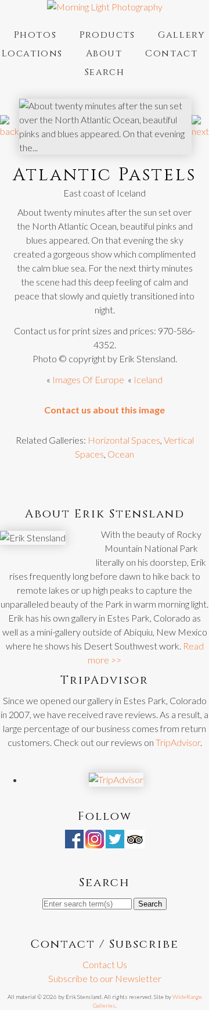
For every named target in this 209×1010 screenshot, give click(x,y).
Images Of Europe (88, 379)
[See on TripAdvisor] (135, 841)
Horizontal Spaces (124, 439)
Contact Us (104, 964)
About (104, 53)
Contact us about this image (104, 409)
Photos (35, 34)
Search (105, 72)
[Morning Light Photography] (105, 6)
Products (107, 34)
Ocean (120, 453)
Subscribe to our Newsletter (104, 978)
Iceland (148, 379)
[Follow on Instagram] (94, 841)
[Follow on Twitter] (115, 841)
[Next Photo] (200, 131)
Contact (171, 53)
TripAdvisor (178, 742)
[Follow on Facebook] (74, 841)
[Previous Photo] (9, 131)
